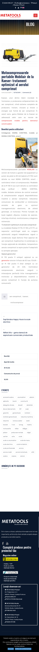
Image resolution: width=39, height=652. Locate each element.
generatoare (17, 413)
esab (27, 409)
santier (5, 436)
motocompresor (16, 302)
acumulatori (22, 397)
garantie (6, 413)
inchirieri (27, 413)
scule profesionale (9, 448)
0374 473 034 (11, 599)
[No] (37, 644)
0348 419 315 (10, 622)
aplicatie (6, 401)
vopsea (14, 456)
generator (6, 260)
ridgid (28, 432)
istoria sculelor (17, 421)
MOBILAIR (31, 169)
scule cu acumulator (9, 440)
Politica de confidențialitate (23, 649)
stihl (32, 452)
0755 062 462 (11, 610)
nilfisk (16, 428)
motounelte (7, 428)
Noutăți (7, 356)
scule (20, 436)
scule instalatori (22, 444)
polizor (5, 432)
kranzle (5, 425)
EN (21, 7)
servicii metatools (21, 452)
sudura (5, 456)
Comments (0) (26, 92)
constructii (24, 401)
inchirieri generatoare (10, 417)
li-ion (13, 425)
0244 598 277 (8, 3)
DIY (20, 409)
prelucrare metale (17, 432)
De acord (10, 649)
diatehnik (30, 405)
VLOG (6, 379)
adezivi (32, 397)
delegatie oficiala (8, 405)
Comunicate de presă (12, 374)
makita (29, 425)
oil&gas (24, 428)
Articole (7, 368)
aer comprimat (15, 296)
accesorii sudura (8, 397)
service (21, 448)
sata (13, 436)
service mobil (7, 452)
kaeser (25, 296)
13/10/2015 (17, 92)
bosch (15, 401)
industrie (6, 421)
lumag (21, 425)
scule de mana (25, 440)
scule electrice (8, 444)
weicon (22, 456)
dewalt (20, 405)
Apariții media (9, 362)
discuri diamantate (9, 409)
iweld (28, 421)
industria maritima (27, 417)
